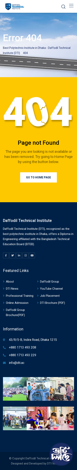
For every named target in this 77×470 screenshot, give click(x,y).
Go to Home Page (38, 177)
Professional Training (19, 296)
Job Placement (50, 296)
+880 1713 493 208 (22, 347)
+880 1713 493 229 (22, 355)
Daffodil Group (49, 281)
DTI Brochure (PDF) (52, 303)
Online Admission (17, 303)
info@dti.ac (16, 363)
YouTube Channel (51, 288)
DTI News (12, 288)
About (10, 281)
